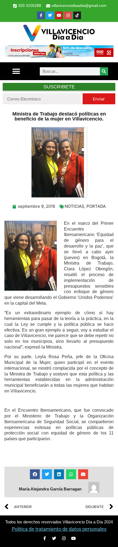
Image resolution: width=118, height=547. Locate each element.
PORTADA (96, 206)
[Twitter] (50, 15)
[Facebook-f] (41, 15)
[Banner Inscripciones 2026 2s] (59, 56)
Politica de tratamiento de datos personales (59, 529)
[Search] (104, 71)
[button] (16, 71)
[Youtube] (59, 15)
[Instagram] (68, 15)
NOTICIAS (74, 206)
